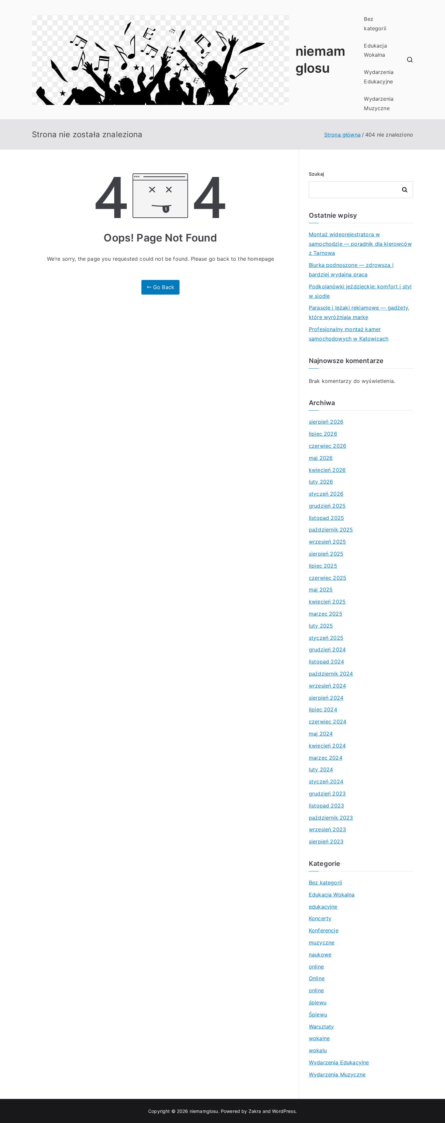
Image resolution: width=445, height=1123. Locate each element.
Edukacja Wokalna (375, 50)
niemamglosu (204, 1111)
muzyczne (321, 942)
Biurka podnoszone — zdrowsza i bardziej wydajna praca (351, 270)
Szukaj (316, 174)
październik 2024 (331, 673)
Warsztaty (321, 1026)
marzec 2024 (325, 757)
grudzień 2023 (327, 793)
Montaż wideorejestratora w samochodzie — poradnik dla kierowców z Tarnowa (360, 243)
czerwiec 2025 (327, 578)
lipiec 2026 (323, 433)
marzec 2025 (325, 613)
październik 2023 (331, 817)
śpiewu (317, 1002)
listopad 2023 (326, 805)
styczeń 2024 (326, 781)
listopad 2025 (326, 518)
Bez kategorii (375, 24)
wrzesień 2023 (327, 829)
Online (316, 978)
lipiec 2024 (323, 709)
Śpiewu (318, 1014)
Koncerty (320, 918)
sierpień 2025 (326, 553)
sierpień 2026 (326, 421)
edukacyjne (323, 906)
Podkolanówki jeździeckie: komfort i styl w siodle (360, 291)
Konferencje (323, 930)
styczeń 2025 (326, 637)
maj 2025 (321, 589)
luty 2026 (321, 481)
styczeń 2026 (326, 493)
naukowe (320, 954)
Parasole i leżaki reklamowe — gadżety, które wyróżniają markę (359, 312)
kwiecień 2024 (327, 745)
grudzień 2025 (327, 506)
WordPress (283, 1111)
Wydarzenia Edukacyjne (379, 77)
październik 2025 (331, 529)
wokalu (318, 1050)
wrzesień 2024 (327, 685)
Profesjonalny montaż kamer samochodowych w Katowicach (348, 334)
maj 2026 (321, 458)
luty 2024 (321, 769)
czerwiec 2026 (327, 446)
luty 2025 (321, 625)
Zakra (255, 1111)
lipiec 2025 (323, 565)
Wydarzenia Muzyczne (379, 103)
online (316, 966)
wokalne (319, 1038)
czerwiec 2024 (327, 721)
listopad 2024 (326, 661)
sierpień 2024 (326, 697)
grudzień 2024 (327, 649)
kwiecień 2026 (327, 470)
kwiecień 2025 (327, 601)
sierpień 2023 (326, 841)
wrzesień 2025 (327, 541)
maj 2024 (321, 733)
